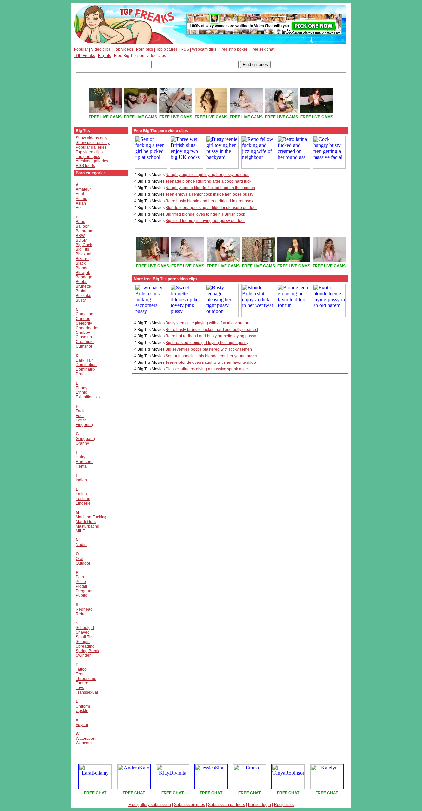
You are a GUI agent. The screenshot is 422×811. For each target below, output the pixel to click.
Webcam (84, 743)
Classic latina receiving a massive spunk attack (208, 369)
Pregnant (84, 591)
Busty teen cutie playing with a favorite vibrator (207, 323)
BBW (80, 235)
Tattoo (81, 669)
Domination (86, 364)
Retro (81, 614)
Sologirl (83, 641)
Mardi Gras (86, 521)
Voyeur (82, 724)
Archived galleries (92, 161)
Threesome (86, 678)
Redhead (84, 609)
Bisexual (83, 254)
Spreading (85, 646)
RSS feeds (85, 165)
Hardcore (84, 461)
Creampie (85, 341)
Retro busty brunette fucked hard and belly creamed (212, 329)
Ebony (81, 388)
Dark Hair (84, 360)
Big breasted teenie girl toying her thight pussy (207, 342)
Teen (80, 674)
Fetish (81, 420)
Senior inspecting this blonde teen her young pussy (211, 356)
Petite (81, 581)
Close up (84, 337)
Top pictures (167, 49)
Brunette (83, 286)
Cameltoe (84, 314)
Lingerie (83, 503)
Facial (81, 411)
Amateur (83, 189)
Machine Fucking (91, 517)
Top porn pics (88, 156)
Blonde (82, 268)
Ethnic (81, 392)
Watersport (85, 738)
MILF (80, 531)
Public (81, 595)
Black (81, 263)
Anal (80, 194)
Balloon (83, 226)
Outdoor (83, 563)
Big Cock (84, 245)
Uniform (83, 706)
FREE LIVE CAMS (105, 117)
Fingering (84, 424)
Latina (81, 494)
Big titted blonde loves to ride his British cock (205, 214)
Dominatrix (85, 369)
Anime (81, 198)
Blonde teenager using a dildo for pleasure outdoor (211, 207)
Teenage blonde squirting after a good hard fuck (208, 181)
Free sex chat (262, 49)
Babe (80, 221)
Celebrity (84, 323)
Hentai (82, 466)
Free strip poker (233, 49)
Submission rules (189, 804)
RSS (185, 49)
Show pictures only (93, 142)
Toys (80, 687)
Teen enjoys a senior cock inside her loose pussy (209, 194)
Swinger (83, 655)
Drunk (81, 374)
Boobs (81, 281)
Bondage (84, 277)
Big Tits (104, 55)
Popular (81, 49)
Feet (80, 415)
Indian (81, 480)
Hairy (80, 457)
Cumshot (84, 346)
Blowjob (83, 272)
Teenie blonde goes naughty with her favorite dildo (211, 362)
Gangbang (85, 438)
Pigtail (81, 586)
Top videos (123, 49)
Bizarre (82, 258)
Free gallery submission (149, 804)
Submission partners (226, 804)
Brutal (81, 291)
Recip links (284, 804)
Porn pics (144, 49)
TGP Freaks (84, 55)
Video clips (101, 49)
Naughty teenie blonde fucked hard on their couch (210, 188)
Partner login (259, 804)
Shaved (83, 632)
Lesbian (83, 498)
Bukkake (83, 295)
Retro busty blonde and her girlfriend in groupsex (209, 201)
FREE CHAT (95, 793)
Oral (79, 558)
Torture (82, 683)
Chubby (83, 332)
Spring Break (87, 651)
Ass (79, 208)
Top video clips (89, 152)
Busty (81, 300)
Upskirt (82, 711)
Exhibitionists (88, 397)
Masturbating (87, 526)
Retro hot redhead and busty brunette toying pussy (211, 336)
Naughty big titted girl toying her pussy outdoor (207, 174)
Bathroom (84, 231)
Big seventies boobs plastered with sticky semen (209, 349)
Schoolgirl (85, 627)
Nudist (81, 544)
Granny (82, 443)
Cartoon (83, 318)
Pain (80, 577)
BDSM (81, 240)
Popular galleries (91, 147)
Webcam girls (204, 49)
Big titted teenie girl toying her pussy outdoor (205, 220)
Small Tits (84, 637)
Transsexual (87, 692)
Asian (81, 203)
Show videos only (91, 138)
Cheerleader (87, 328)
